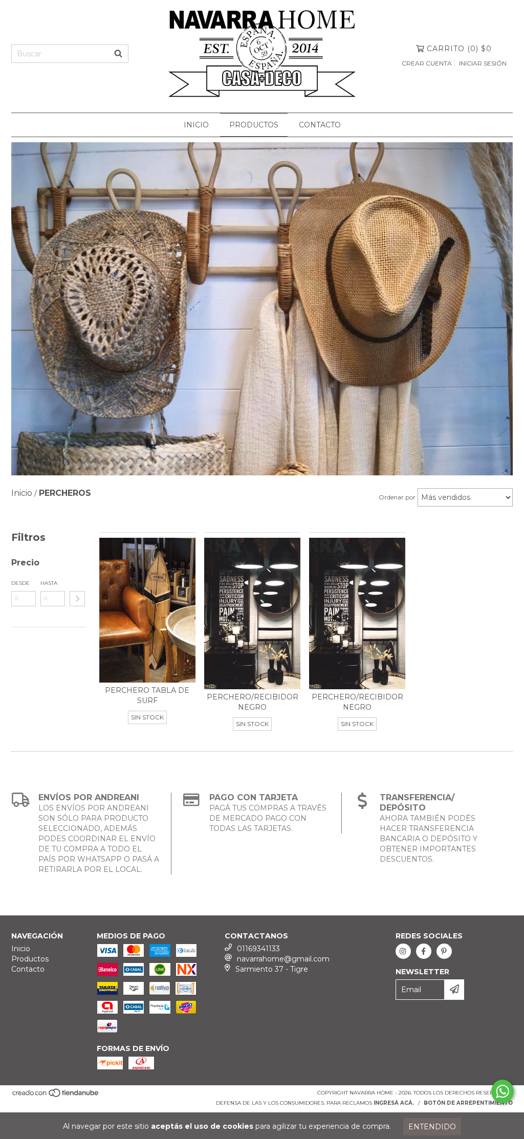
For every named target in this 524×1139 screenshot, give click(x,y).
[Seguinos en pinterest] (444, 951)
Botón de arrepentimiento (468, 1103)
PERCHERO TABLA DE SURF (147, 695)
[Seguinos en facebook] (423, 951)
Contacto (320, 124)
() (459, 48)
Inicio (196, 124)
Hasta (48, 583)
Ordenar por (397, 497)
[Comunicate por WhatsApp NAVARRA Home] (502, 1091)
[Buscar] (118, 54)
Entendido (432, 1126)
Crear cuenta (427, 63)
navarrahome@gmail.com (283, 958)
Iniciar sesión (483, 63)
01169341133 (258, 948)
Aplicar (77, 598)
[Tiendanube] (56, 1096)
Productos (253, 124)
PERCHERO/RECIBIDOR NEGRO (252, 702)
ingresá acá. (394, 1103)
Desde (20, 583)
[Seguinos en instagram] (403, 951)
